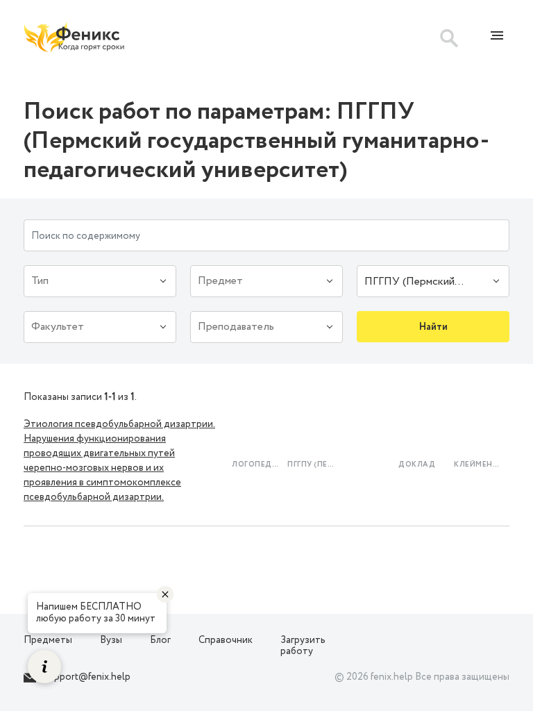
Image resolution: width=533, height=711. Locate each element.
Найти (433, 327)
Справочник (225, 640)
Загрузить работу (302, 646)
